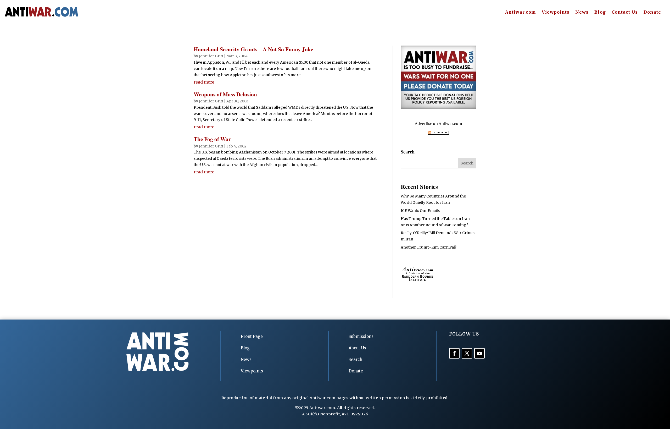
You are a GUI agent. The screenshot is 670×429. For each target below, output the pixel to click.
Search (355, 359)
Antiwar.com (520, 12)
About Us (357, 347)
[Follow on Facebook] (454, 353)
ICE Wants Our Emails (420, 210)
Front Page (252, 336)
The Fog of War (212, 139)
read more (204, 82)
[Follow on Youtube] (479, 353)
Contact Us (625, 12)
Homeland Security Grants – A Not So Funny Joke (253, 49)
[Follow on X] (467, 353)
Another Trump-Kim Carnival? (428, 247)
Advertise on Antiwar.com (438, 123)
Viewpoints (556, 12)
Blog (600, 12)
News (582, 12)
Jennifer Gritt (211, 56)
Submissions (361, 336)
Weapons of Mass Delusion (225, 94)
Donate (652, 12)
